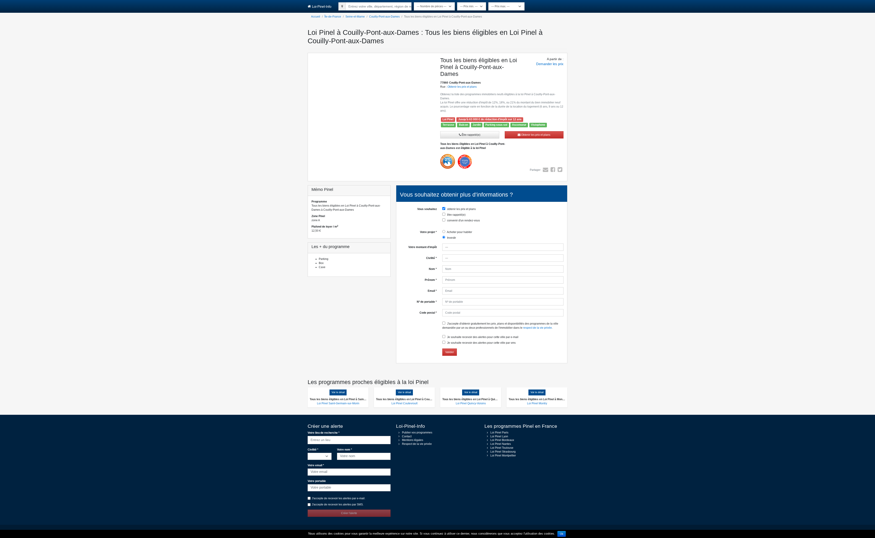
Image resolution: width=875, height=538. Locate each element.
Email (432, 290)
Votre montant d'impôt (422, 247)
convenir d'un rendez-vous (463, 220)
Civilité (431, 258)
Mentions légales (412, 440)
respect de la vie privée (537, 327)
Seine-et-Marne (355, 16)
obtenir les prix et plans (461, 209)
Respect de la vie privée (417, 444)
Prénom (431, 280)
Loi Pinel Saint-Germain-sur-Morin (338, 403)
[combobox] (378, 6)
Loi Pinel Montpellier (503, 455)
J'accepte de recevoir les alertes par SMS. (337, 504)
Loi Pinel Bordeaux (502, 440)
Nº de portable (427, 301)
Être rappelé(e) (470, 134)
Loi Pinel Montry (537, 403)
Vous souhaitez (427, 209)
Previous (301, 104)
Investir (451, 237)
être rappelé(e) (456, 214)
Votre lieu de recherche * (324, 432)
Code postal (428, 312)
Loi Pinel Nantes (500, 444)
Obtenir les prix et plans (462, 86)
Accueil (315, 16)
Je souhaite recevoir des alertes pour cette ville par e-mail (482, 337)
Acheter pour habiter (459, 232)
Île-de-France (332, 16)
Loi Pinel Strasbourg (503, 451)
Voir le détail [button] (338, 392)
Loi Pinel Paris (499, 432)
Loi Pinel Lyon (499, 436)
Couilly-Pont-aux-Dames (384, 16)
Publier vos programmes (417, 432)
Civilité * (313, 449)
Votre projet (428, 232)
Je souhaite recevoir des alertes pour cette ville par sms (481, 342)
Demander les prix (550, 64)
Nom (433, 269)
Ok (561, 533)
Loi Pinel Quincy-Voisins (471, 403)
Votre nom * (344, 449)
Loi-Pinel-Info (321, 6)
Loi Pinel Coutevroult (404, 403)
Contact (407, 436)
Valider (449, 352)
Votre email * (316, 465)
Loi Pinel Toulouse (501, 447)
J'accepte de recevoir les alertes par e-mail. (338, 498)
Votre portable (317, 481)
